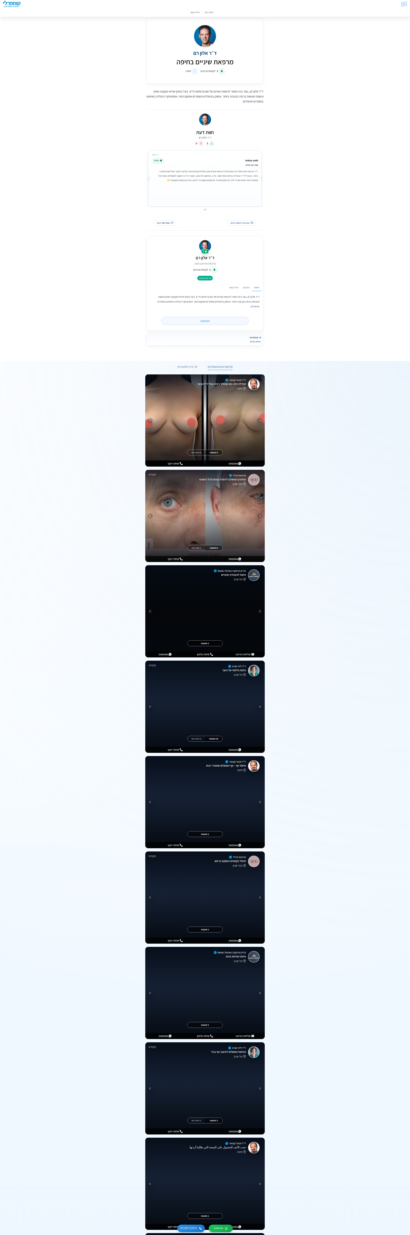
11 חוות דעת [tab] (196, 738)
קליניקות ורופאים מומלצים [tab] (220, 366)
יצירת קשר (195, 12)
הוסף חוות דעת (163, 222)
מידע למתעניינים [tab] (185, 366)
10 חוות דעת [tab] (196, 452)
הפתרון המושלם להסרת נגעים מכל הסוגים (222, 479)
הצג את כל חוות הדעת (240, 222)
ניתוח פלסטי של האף (234, 670)
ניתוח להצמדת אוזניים (233, 574)
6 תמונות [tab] (214, 547)
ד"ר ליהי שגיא (239, 666)
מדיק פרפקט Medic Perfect (232, 570)
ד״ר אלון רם (205, 258)
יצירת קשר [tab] (234, 287)
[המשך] (150, 420)
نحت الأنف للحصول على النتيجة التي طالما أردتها (218, 1147)
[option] (205, 177)
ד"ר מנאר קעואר (237, 380)
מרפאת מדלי (239, 475)
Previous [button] (261, 177)
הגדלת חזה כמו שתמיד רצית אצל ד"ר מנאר (221, 384)
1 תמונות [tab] (205, 643)
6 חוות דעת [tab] (196, 547)
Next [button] (148, 177)
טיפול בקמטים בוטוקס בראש (230, 861)
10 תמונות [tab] (213, 738)
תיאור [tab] (256, 287)
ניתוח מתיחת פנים (236, 956)
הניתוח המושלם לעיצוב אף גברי (228, 1051)
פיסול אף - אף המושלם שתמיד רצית (226, 765)
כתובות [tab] (246, 287)
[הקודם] (259, 420)
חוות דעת (209, 12)
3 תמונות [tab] (214, 1120)
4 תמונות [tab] (214, 452)
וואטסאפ (205, 321)
